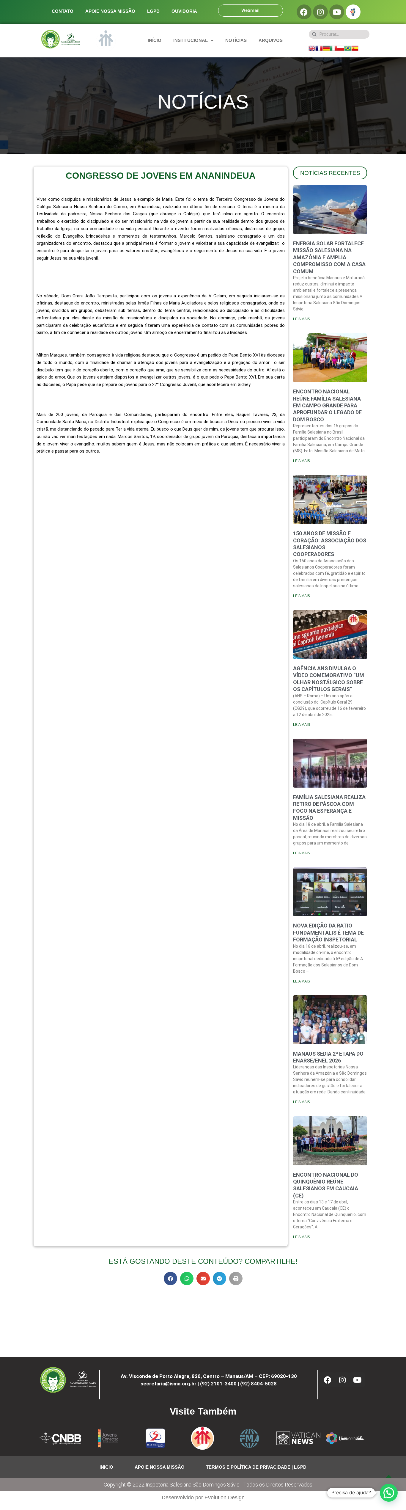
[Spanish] (354, 48)
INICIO (106, 1467)
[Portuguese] (347, 48)
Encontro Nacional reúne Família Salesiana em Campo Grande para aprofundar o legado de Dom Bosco (327, 405)
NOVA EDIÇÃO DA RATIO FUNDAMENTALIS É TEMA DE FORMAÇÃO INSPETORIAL (328, 932)
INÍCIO (154, 40)
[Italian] (333, 48)
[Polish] (340, 48)
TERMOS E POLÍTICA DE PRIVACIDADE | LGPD (256, 1467)
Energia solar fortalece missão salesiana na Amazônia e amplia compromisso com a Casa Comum (329, 257)
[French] (319, 48)
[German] (326, 48)
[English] (312, 48)
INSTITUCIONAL (190, 40)
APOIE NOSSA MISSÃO (110, 11)
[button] (170, 1278)
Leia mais (301, 319)
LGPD (153, 11)
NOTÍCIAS (236, 40)
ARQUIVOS (271, 40)
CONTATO (62, 11)
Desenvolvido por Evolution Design (203, 1497)
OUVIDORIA (184, 11)
